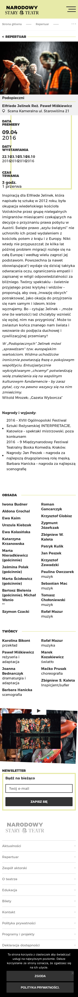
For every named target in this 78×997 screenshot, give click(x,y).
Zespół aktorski (14, 868)
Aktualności (11, 846)
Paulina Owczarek (57, 572)
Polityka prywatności (19, 923)
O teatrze (9, 879)
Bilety (6, 901)
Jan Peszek (51, 553)
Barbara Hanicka (17, 690)
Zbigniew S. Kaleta (58, 680)
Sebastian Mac (54, 583)
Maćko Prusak (53, 669)
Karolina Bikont (16, 641)
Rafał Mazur (52, 612)
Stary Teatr (22, 10)
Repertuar (42, 24)
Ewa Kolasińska (16, 532)
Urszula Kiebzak (16, 525)
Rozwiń (73, 24)
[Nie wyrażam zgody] (72, 973)
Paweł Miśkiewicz (18, 652)
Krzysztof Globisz (56, 516)
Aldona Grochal (16, 511)
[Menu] (71, 9)
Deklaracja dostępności (21, 945)
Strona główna (12, 24)
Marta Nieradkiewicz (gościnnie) (15, 555)
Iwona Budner (15, 504)
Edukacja (9, 890)
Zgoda (40, 976)
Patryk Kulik (52, 546)
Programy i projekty (18, 934)
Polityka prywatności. (40, 987)
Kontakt (8, 912)
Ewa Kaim (11, 518)
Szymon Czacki (15, 612)
